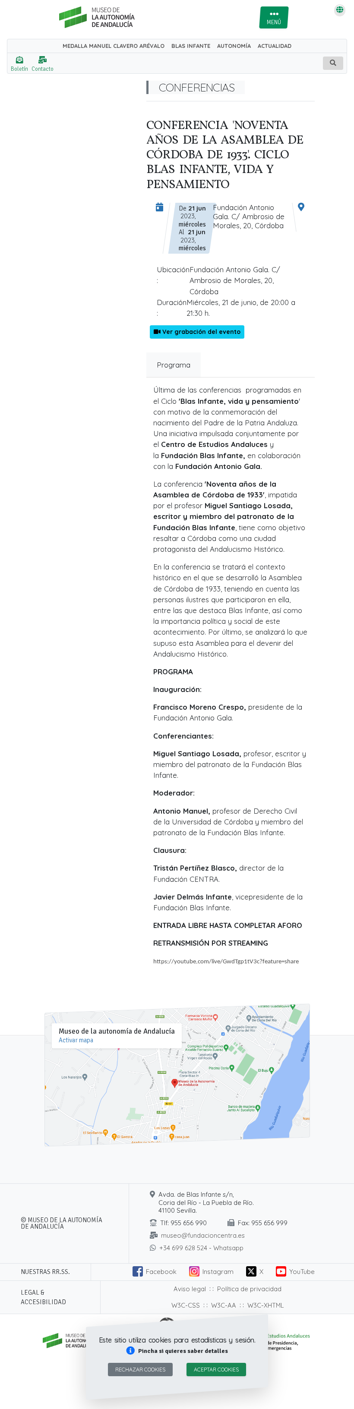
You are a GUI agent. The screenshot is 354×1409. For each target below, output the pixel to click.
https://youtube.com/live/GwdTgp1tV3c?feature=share (226, 962)
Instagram (218, 1271)
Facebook (161, 1271)
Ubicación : (173, 275)
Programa (173, 364)
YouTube (302, 1271)
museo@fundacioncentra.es (203, 1235)
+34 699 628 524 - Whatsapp (201, 1248)
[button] (177, 1351)
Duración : (171, 308)
